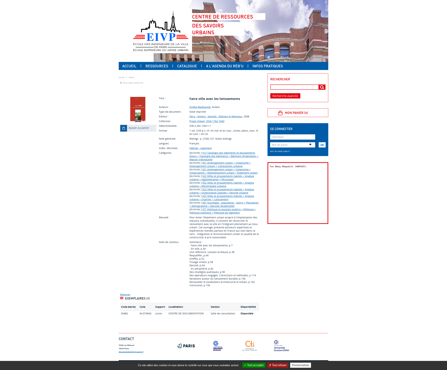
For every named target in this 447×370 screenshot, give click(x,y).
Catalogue (187, 66)
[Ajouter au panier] (123, 128)
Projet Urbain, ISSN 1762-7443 (206, 121)
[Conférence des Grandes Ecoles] (218, 346)
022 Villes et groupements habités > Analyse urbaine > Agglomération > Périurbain (221, 177)
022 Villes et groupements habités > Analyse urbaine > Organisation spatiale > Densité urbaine (221, 191)
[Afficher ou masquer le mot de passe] (310, 144)
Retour (131, 77)
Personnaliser (300, 365)
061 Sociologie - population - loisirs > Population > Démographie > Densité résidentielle (224, 204)
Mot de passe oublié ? (280, 151)
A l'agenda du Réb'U (224, 66)
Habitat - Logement (200, 148)
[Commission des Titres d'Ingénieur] (250, 346)
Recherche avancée (285, 96)
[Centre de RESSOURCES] (160, 31)
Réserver (125, 294)
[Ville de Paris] (186, 346)
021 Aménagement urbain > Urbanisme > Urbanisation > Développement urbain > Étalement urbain (223, 171)
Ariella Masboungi (200, 107)
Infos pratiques (267, 66)
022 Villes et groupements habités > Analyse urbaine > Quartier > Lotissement (221, 197)
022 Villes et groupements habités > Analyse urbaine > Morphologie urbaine (221, 184)
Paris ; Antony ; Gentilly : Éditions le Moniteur (215, 116)
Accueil (129, 66)
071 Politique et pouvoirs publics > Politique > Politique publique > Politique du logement (222, 211)
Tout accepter (255, 365)
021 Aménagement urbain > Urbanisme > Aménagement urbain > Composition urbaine (220, 164)
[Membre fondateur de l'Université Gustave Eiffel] (281, 346)
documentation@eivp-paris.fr (131, 352)
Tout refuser (279, 365)
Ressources (156, 66)
